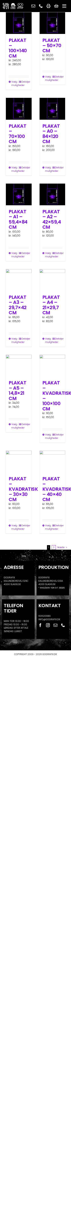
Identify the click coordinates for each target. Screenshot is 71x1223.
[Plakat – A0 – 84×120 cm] (52, 109)
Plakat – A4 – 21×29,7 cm (51, 305)
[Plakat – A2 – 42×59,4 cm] (52, 194)
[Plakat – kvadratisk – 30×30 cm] (19, 461)
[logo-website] (13, 4)
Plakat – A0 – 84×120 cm (51, 134)
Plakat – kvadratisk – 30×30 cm (23, 489)
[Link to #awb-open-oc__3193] (64, 6)
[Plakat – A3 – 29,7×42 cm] (19, 280)
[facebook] (40, 625)
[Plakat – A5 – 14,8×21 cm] (19, 365)
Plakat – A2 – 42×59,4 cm (51, 219)
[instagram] (48, 625)
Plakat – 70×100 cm (17, 134)
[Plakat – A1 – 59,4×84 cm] (19, 194)
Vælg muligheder (15, 83)
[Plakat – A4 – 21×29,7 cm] (52, 280)
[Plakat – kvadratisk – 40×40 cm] (52, 461)
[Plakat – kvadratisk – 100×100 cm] (52, 365)
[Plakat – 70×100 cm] (19, 109)
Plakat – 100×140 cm (18, 48)
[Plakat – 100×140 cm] (19, 23)
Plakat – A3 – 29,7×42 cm (18, 305)
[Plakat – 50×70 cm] (52, 23)
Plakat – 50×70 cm (51, 45)
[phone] (41, 6)
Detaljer (25, 81)
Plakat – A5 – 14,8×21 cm (17, 390)
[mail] (33, 6)
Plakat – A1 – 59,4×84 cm (18, 219)
